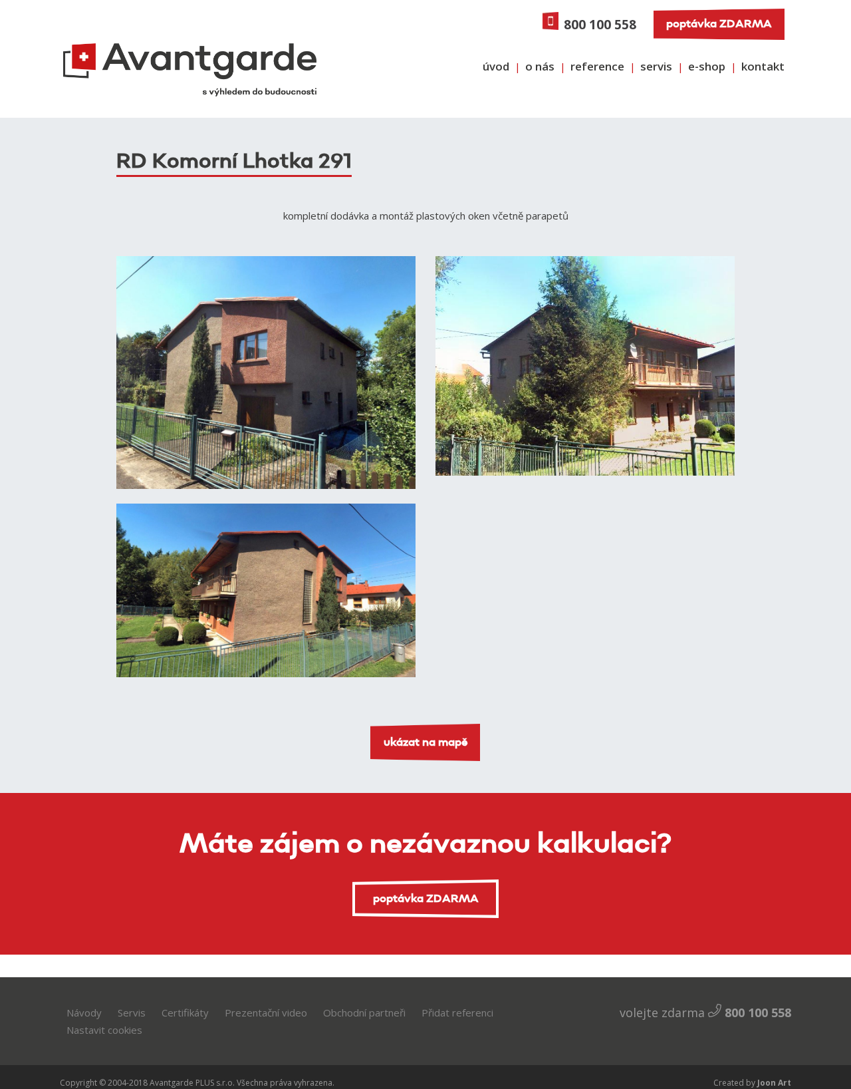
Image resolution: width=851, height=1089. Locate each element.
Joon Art (773, 1082)
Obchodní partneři (364, 1012)
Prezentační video (266, 1012)
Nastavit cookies (104, 1029)
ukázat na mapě (426, 742)
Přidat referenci (457, 1012)
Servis (132, 1012)
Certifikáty (185, 1012)
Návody (84, 1012)
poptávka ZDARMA (719, 24)
